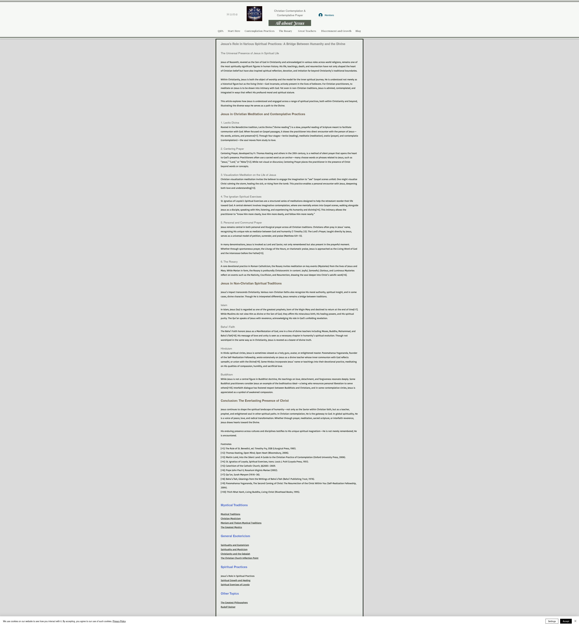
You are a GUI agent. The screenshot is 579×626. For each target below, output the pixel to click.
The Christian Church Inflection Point (239, 557)
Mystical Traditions (230, 514)
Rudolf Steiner (228, 606)
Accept (566, 621)
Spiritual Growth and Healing (235, 580)
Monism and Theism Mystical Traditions (241, 522)
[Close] (575, 621)
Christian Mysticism (231, 518)
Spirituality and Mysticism (234, 549)
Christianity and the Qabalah (235, 553)
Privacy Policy (119, 621)
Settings (552, 621)
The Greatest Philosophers (234, 602)
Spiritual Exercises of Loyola (235, 584)
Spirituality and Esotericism (235, 544)
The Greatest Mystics (231, 527)
